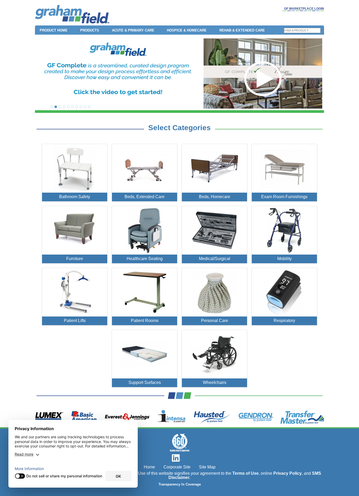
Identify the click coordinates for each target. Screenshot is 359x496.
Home (149, 467)
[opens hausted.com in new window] (212, 417)
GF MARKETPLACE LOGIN (304, 8)
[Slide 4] (64, 106)
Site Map (207, 467)
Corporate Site (177, 467)
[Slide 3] (60, 106)
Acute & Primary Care (133, 30)
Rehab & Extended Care (242, 30)
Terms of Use (245, 473)
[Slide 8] (81, 106)
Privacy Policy (287, 473)
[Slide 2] (55, 106)
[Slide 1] (51, 106)
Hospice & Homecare (187, 30)
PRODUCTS (89, 30)
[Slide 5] (68, 106)
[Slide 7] (76, 106)
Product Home (54, 30)
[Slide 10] (89, 106)
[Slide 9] (85, 106)
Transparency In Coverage (179, 484)
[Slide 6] (72, 106)
